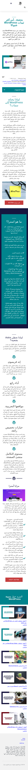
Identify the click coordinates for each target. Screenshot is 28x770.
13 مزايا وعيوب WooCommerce (18, 665)
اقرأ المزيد (25, 625)
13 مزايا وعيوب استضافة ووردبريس (17, 686)
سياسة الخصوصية (23, 739)
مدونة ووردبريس (15, 80)
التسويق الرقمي (22, 80)
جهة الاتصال (21, 743)
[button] (11, 3)
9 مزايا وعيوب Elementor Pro (18, 706)
